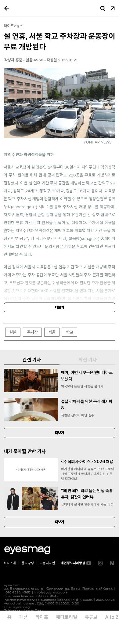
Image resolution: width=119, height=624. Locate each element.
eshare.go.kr (24, 206)
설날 (12, 332)
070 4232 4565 (17, 592)
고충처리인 (47, 563)
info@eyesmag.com (51, 592)
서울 (52, 332)
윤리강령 (28, 563)
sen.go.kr (89, 238)
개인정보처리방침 (73, 563)
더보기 (59, 307)
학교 (69, 332)
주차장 (32, 332)
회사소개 (10, 563)
